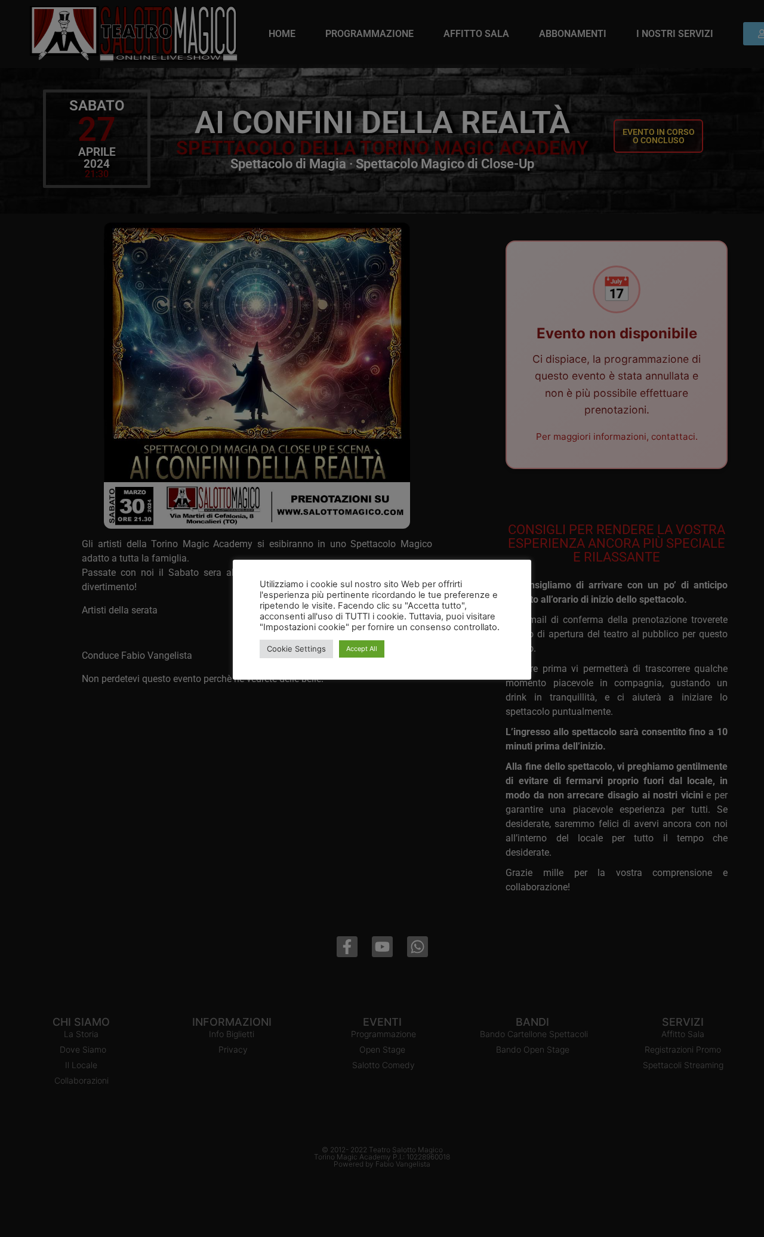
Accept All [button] (361, 648)
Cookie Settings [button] (296, 648)
